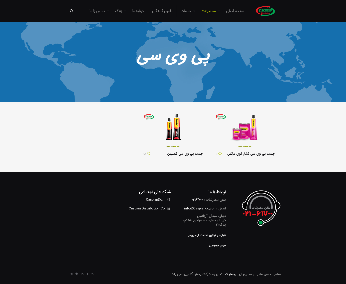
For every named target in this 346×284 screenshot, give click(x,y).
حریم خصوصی (217, 245)
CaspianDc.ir (155, 199)
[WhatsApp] (93, 274)
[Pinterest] (76, 274)
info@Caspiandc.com (200, 208)
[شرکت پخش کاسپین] (265, 11)
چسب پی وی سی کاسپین (185, 153)
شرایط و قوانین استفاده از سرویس (206, 235)
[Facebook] (87, 274)
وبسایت (230, 274)
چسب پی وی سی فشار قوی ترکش (251, 153)
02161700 (197, 199)
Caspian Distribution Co (147, 208)
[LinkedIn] (82, 274)
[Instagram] (71, 274)
